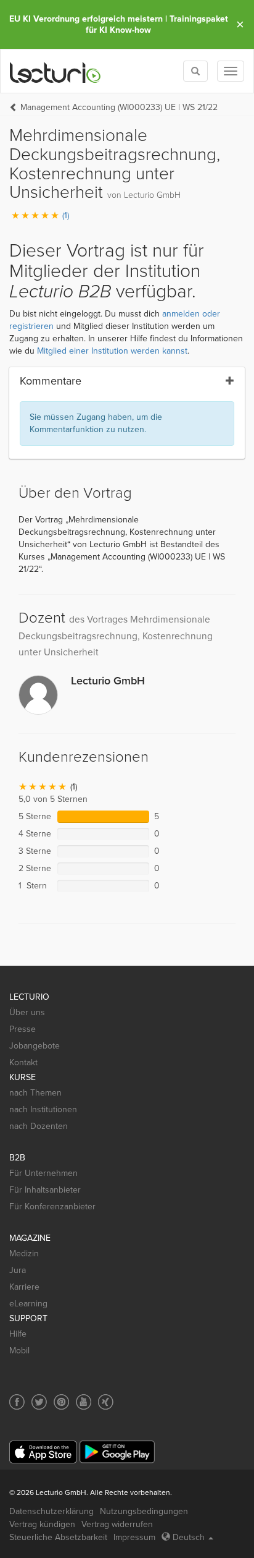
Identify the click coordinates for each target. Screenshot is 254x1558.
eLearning (28, 1303)
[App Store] (43, 1452)
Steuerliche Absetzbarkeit (58, 1537)
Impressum (134, 1537)
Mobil (19, 1350)
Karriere (24, 1287)
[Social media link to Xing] (105, 1402)
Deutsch (188, 1537)
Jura (17, 1270)
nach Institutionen (43, 1109)
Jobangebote (34, 1046)
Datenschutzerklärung (51, 1511)
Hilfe (18, 1334)
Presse (22, 1029)
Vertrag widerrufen (117, 1524)
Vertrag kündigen (42, 1524)
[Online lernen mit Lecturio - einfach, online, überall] (55, 71)
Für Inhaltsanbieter (45, 1190)
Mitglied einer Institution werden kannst (112, 351)
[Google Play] (117, 1452)
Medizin (24, 1253)
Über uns (27, 1012)
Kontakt (23, 1062)
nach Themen (35, 1093)
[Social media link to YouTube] (83, 1402)
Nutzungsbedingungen (144, 1511)
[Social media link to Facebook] (17, 1402)
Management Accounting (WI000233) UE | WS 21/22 (119, 107)
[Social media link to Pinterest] (61, 1402)
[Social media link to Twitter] (39, 1402)
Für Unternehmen (43, 1173)
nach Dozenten (38, 1126)
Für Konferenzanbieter (52, 1206)
